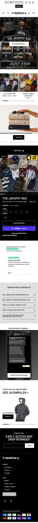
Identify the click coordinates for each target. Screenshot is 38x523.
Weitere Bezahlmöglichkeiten (19, 233)
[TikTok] (11, 501)
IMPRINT (6, 481)
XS (5, 212)
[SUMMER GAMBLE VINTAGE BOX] (28, 82)
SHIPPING (7, 470)
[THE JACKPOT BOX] (9, 82)
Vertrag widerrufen (9, 494)
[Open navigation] (5, 13)
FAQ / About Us (8, 467)
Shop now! (19, 6)
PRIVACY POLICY (9, 484)
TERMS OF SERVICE (10, 487)
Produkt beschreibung (10, 235)
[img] (20, 249)
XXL (5, 217)
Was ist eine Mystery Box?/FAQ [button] (13, 310)
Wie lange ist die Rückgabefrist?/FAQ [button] (16, 300)
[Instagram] (5, 501)
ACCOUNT (7, 490)
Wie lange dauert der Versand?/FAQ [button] (16, 295)
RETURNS (7, 473)
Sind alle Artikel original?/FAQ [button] (14, 305)
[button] (2, 265)
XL (27, 212)
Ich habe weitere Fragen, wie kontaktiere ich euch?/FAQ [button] (13, 315)
